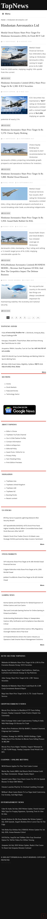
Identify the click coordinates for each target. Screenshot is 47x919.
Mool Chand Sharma (12, 280)
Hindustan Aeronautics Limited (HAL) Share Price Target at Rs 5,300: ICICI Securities (23, 84)
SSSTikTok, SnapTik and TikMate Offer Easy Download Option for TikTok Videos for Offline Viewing (21, 838)
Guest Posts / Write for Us (15, 452)
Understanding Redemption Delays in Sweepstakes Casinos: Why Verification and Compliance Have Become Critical (23, 621)
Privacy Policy (11, 455)
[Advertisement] (23, 889)
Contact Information (13, 442)
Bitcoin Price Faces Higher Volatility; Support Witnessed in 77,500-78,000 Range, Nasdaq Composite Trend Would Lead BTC (22, 749)
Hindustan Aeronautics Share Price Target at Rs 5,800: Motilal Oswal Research (22, 175)
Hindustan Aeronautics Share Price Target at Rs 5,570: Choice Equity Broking (22, 131)
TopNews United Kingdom (15, 484)
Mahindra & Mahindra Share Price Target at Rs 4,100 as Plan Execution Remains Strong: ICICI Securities (23, 663)
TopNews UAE (11, 488)
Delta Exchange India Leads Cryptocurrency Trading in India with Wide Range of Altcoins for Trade (23, 722)
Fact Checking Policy (13, 459)
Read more (6, 78)
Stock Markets (11, 387)
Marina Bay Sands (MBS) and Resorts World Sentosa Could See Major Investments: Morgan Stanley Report (22, 772)
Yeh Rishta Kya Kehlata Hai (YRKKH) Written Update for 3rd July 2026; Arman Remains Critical (23, 831)
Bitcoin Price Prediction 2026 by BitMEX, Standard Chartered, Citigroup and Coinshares (23, 730)
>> (38, 317)
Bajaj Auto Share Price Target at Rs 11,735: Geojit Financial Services (22, 695)
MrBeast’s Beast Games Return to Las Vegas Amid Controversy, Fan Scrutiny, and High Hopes (23, 793)
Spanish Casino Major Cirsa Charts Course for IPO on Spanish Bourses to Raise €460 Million (23, 780)
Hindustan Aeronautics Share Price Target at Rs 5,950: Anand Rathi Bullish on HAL (22, 219)
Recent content (11, 498)
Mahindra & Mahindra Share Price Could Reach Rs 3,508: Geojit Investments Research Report (21, 687)
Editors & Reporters (13, 445)
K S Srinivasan (9, 41)
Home (3, 20)
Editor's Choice (11, 431)
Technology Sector (13, 394)
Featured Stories (12, 391)
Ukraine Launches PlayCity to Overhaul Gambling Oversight (23, 787)
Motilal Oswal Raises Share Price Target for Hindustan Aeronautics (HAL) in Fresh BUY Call (22, 34)
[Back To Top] (43, 916)
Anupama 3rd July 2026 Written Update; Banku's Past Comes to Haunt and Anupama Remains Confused (22, 846)
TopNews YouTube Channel (16, 435)
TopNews (14, 5)
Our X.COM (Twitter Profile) (16, 438)
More (44, 372)
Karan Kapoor (9, 91)
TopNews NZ (10, 491)
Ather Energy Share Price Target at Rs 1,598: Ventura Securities (20, 679)
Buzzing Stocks (11, 495)
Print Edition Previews (14, 462)
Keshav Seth (8, 226)
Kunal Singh (8, 182)
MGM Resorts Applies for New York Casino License (20, 766)
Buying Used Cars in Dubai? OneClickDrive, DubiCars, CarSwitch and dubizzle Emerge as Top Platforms (21, 671)
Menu (7, 13)
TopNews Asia (11, 481)
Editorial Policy (11, 448)
